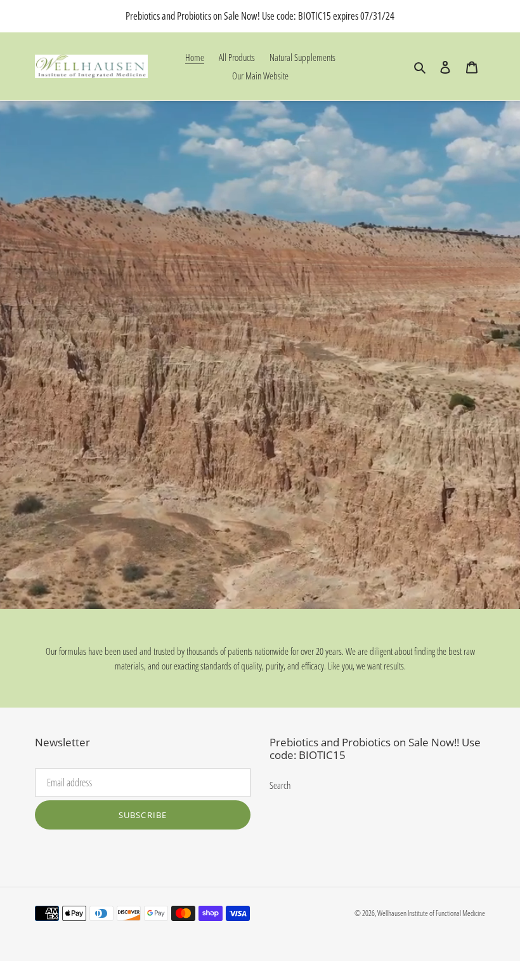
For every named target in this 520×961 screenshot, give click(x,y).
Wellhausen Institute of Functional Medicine (431, 913)
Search (280, 785)
